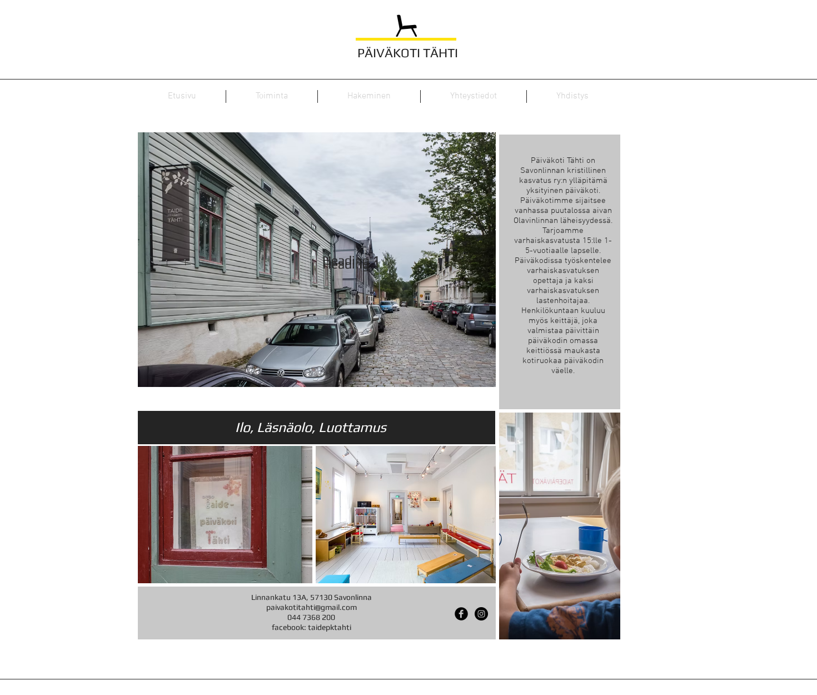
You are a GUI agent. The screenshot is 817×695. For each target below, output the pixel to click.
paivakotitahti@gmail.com (311, 607)
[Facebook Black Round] (461, 613)
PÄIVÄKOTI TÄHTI (407, 52)
